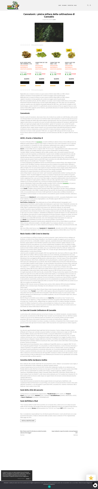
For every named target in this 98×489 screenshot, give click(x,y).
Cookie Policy (45, 474)
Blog (75, 5)
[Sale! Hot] (41, 54)
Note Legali (45, 460)
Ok (49, 486)
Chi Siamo (45, 454)
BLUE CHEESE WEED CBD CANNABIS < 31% (26, 63)
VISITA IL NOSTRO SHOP (28, 420)
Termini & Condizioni (47, 473)
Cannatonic (39, 141)
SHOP (59, 5)
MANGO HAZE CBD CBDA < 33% (70, 63)
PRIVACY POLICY (21, 478)
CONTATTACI (70, 5)
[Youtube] (20, 468)
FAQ (44, 459)
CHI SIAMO (64, 5)
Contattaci (45, 457)
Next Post (76, 434)
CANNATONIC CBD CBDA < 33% (55, 63)
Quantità (26, 78)
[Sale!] (26, 54)
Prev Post (22, 434)
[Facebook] (15, 468)
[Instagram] (17, 468)
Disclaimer (45, 455)
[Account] (90, 5)
